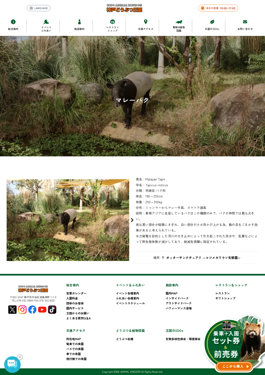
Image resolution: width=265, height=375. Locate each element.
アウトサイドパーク (179, 303)
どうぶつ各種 (124, 339)
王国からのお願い (77, 313)
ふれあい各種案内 (127, 298)
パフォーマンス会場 (179, 308)
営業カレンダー (76, 293)
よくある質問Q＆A (78, 318)
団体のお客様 (75, 303)
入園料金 (72, 298)
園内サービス (75, 308)
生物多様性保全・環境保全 (183, 339)
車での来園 (73, 354)
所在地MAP (73, 339)
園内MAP (171, 293)
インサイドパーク (177, 298)
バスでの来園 (75, 349)
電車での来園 (75, 344)
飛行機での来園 (76, 359)
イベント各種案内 (127, 293)
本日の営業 (220, 8)
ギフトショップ (225, 298)
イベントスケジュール (130, 303)
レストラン (222, 293)
